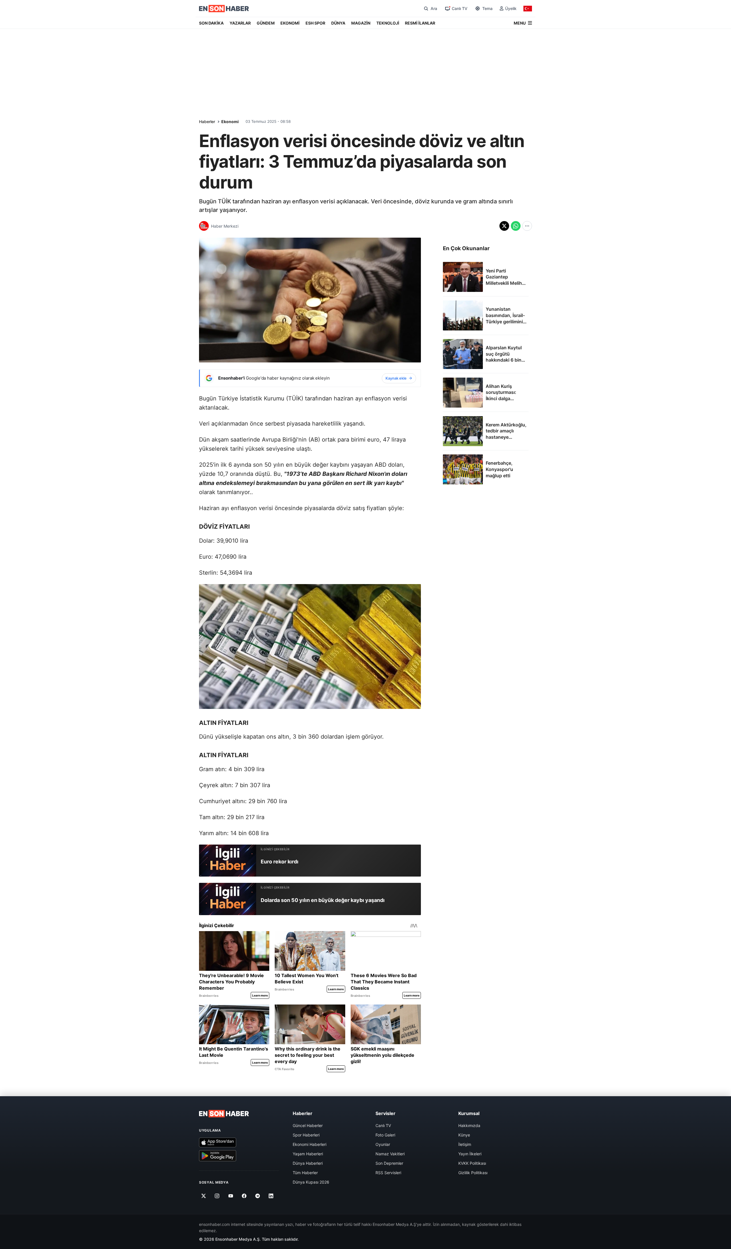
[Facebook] (244, 1196)
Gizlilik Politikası (472, 1172)
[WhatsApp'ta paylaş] (516, 226)
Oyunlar (382, 1144)
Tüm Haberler (305, 1172)
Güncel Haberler (308, 1125)
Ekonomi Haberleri (309, 1144)
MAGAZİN (360, 23)
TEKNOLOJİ (387, 23)
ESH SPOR (315, 23)
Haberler (207, 121)
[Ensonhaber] (224, 8)
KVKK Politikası (472, 1163)
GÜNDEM (266, 23)
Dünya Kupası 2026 (311, 1182)
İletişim (464, 1144)
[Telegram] (257, 1196)
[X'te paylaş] (504, 226)
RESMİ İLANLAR (420, 23)
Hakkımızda (469, 1125)
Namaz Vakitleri (390, 1153)
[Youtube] (230, 1196)
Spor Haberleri (306, 1134)
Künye (464, 1134)
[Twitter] (203, 1196)
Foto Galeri (385, 1134)
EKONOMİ (290, 23)
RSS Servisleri (388, 1172)
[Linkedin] (271, 1196)
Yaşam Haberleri (308, 1153)
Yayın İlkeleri (469, 1153)
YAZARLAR (240, 23)
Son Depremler (389, 1163)
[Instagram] (217, 1196)
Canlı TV (383, 1125)
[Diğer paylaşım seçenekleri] (527, 226)
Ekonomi (230, 121)
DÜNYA (338, 23)
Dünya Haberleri (308, 1163)
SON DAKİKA (211, 23)
